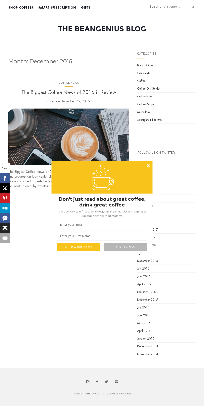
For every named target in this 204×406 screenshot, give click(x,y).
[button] (102, 213)
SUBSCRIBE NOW (78, 246)
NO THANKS (125, 246)
